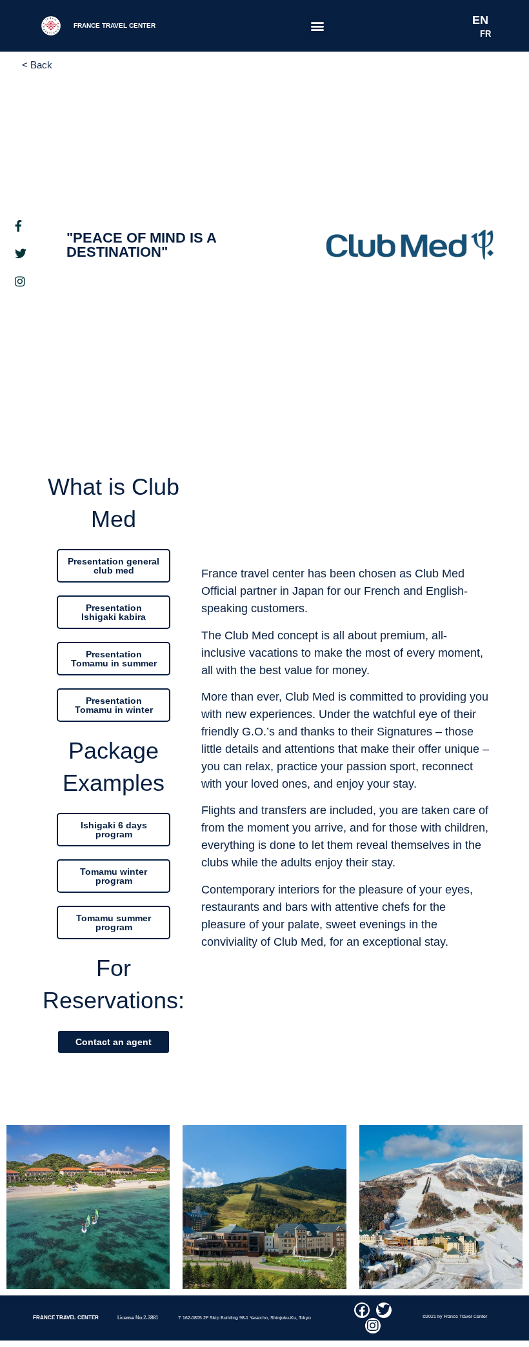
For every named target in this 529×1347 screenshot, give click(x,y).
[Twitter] (384, 1310)
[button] (317, 26)
